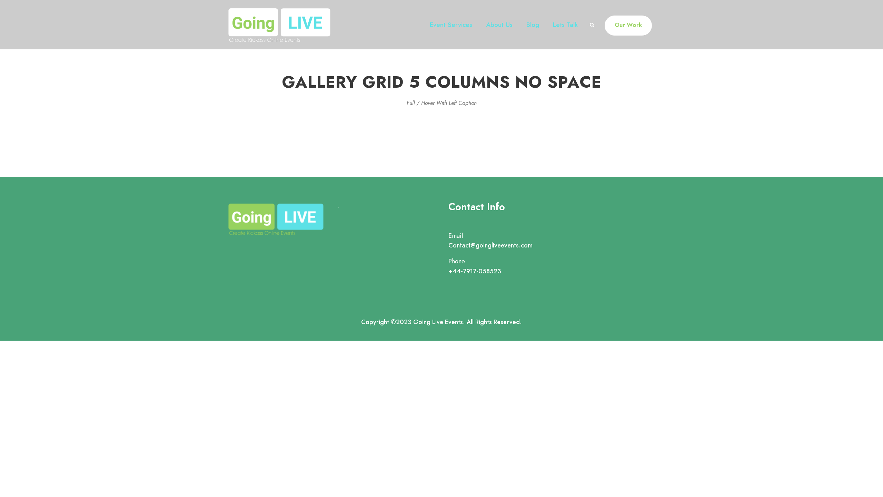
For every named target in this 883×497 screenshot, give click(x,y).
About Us (499, 24)
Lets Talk (565, 24)
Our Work (628, 25)
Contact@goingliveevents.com (490, 245)
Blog (532, 24)
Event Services (451, 24)
